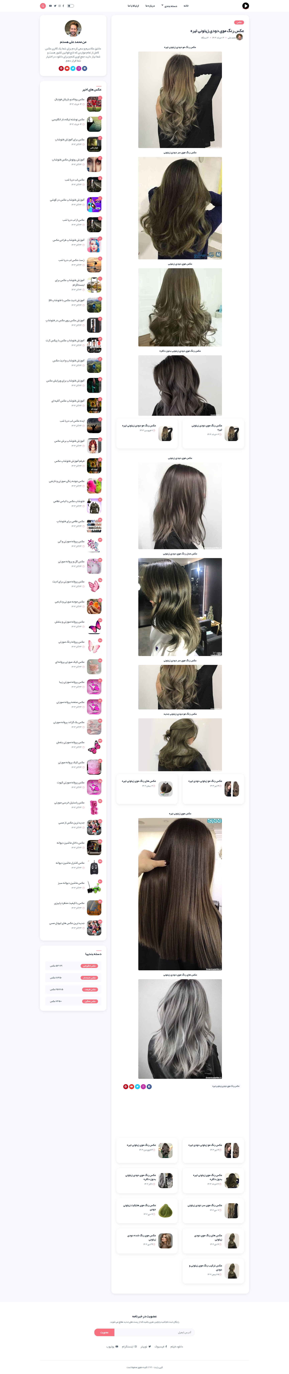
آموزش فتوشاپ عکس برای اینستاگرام (69, 282)
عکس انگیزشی (89, 966)
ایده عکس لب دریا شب (72, 420)
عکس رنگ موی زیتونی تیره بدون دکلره (207, 1177)
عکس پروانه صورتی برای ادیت (68, 581)
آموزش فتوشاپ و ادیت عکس (68, 360)
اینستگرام (127, 1347)
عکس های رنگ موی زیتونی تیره (139, 781)
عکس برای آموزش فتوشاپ (69, 139)
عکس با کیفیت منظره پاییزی (69, 903)
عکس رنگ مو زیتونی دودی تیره (205, 781)
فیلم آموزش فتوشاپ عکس (69, 461)
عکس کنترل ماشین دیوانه (70, 862)
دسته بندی (170, 6)
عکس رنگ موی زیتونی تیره (141, 1145)
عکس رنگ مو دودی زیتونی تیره (139, 425)
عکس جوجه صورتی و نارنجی (69, 601)
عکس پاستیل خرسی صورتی (69, 802)
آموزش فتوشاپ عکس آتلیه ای (68, 400)
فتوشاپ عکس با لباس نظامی (68, 501)
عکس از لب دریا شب (73, 220)
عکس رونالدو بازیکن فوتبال (69, 99)
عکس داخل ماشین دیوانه (70, 842)
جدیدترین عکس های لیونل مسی (66, 923)
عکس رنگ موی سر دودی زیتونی (205, 1205)
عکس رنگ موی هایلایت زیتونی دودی (139, 1207)
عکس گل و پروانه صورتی (71, 561)
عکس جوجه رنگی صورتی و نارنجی (66, 481)
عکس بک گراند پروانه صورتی (68, 722)
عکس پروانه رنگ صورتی (71, 641)
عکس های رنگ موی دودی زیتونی (208, 1237)
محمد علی (232, 37)
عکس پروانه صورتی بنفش (70, 742)
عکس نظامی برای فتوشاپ (70, 521)
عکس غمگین (90, 1001)
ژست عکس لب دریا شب (71, 260)
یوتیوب (110, 1347)
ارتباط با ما (133, 6)
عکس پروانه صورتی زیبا (71, 682)
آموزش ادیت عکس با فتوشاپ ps (66, 300)
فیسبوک (159, 1347)
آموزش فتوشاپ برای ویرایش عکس (65, 380)
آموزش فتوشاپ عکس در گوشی (67, 199)
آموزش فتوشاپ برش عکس (69, 441)
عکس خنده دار (89, 978)
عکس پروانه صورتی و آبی (71, 541)
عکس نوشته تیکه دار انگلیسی (68, 119)
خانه (186, 6)
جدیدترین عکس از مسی (71, 822)
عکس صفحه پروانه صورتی (70, 702)
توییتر (143, 1347)
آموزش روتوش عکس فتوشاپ (68, 159)
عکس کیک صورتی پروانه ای (69, 662)
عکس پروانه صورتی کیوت (70, 782)
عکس (239, 22)
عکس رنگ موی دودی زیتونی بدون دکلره (140, 1177)
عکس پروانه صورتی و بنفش (69, 621)
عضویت (104, 1332)
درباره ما (150, 6)
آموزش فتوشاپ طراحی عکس (68, 240)
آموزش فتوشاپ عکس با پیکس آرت (65, 340)
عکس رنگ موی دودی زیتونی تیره (207, 427)
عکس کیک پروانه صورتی (71, 762)
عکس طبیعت (90, 990)
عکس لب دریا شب (74, 179)
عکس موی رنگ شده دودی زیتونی (141, 1237)
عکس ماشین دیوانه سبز (71, 883)
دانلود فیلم (177, 1347)
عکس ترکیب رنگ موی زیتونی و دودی (205, 1267)
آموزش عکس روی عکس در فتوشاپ (65, 320)
